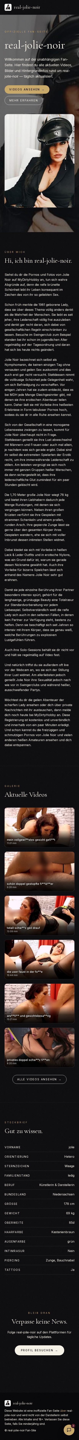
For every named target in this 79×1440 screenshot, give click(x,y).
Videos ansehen (27, 89)
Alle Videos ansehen (39, 1079)
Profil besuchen (39, 1350)
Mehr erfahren (23, 100)
